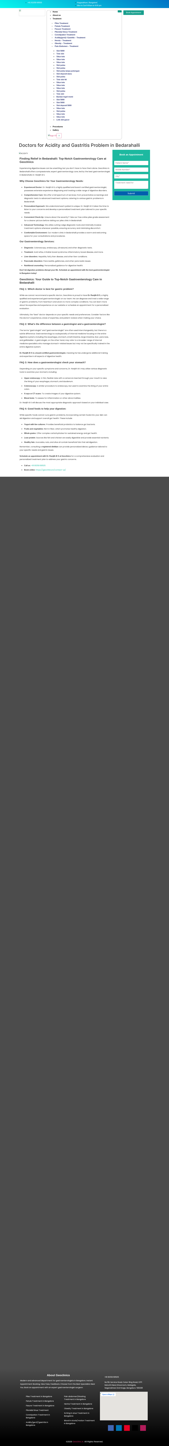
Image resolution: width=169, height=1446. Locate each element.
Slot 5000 (60, 51)
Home (55, 12)
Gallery (56, 130)
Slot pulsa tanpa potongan (68, 71)
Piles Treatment (61, 23)
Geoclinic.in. (78, 1441)
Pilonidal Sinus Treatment (66, 32)
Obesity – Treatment (63, 43)
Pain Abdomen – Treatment (66, 46)
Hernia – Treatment (63, 40)
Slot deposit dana (64, 74)
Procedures (58, 127)
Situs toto (60, 57)
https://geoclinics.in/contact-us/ (51, 470)
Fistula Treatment (62, 26)
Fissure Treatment (62, 29)
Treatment (57, 19)
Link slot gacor (62, 120)
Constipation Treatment (65, 35)
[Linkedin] (119, 1428)
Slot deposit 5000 (64, 105)
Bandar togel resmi (64, 97)
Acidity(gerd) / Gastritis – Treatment (70, 38)
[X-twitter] (135, 1428)
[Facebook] (111, 1428)
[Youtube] (103, 1428)
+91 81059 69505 (38, 465)
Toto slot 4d (61, 80)
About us (57, 15)
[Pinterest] (127, 1428)
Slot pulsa (60, 65)
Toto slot (60, 54)
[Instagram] (143, 1428)
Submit (131, 193)
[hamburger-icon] (120, 11)
